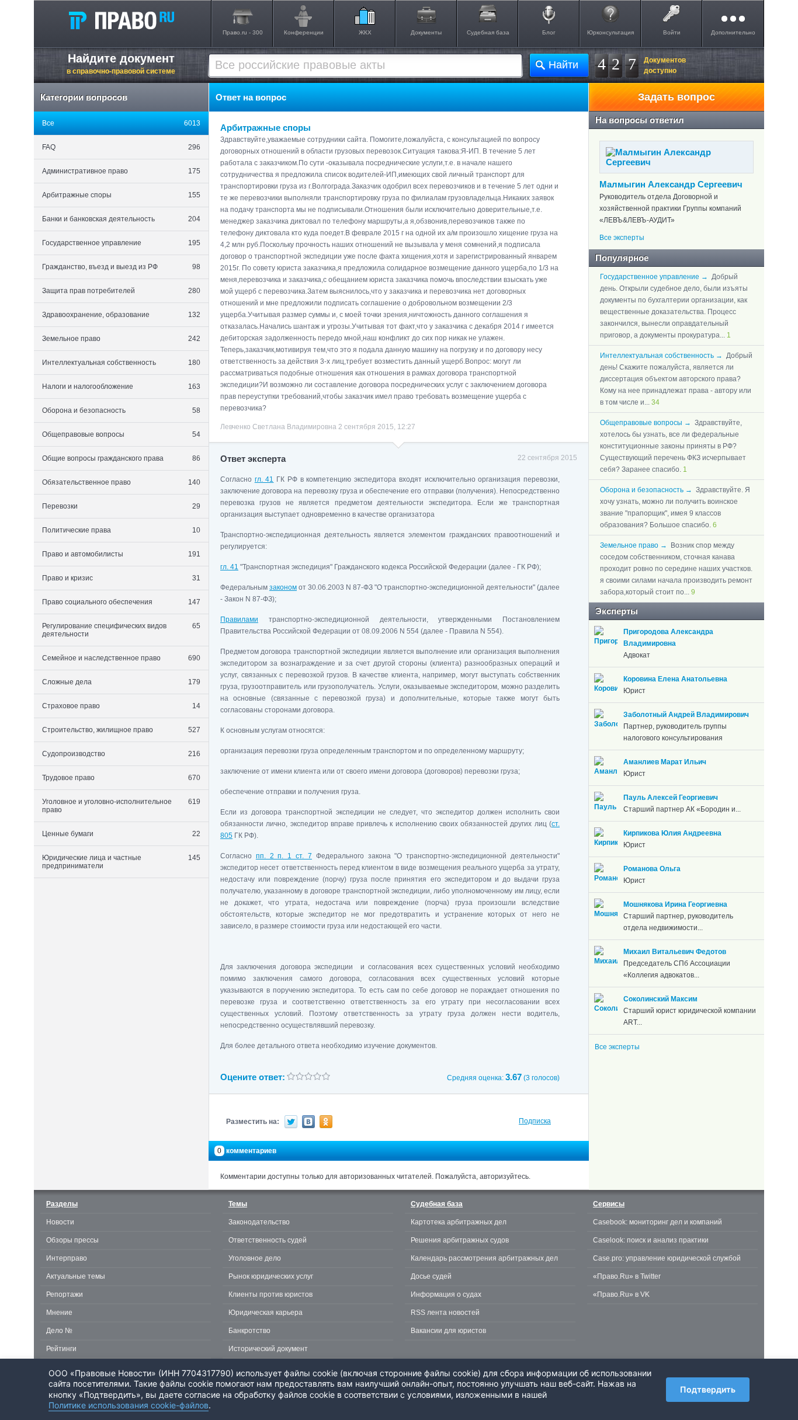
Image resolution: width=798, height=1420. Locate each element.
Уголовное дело (254, 1258)
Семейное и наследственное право (121, 658)
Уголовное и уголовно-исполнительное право (121, 806)
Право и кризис (121, 578)
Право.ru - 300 (243, 32)
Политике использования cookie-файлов (128, 1405)
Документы (426, 32)
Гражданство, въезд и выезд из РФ (121, 267)
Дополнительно (733, 32)
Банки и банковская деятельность (121, 219)
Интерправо (66, 1258)
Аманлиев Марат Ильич (664, 762)
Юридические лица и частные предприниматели (121, 862)
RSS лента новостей (445, 1312)
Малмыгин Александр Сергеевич (671, 184)
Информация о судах (446, 1294)
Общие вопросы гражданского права (121, 458)
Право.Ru (121, 19)
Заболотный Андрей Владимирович (686, 715)
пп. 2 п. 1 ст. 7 (284, 856)
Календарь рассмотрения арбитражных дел (484, 1258)
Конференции (304, 32)
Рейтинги (61, 1349)
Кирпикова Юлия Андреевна (672, 833)
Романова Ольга (652, 869)
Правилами (239, 619)
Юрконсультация (610, 32)
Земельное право (121, 339)
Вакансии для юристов (448, 1331)
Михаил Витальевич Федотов (674, 952)
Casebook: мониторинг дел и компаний (657, 1222)
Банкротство (249, 1331)
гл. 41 (264, 479)
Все (121, 123)
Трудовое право (121, 778)
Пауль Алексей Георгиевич (670, 797)
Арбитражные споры (121, 195)
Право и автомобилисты (121, 554)
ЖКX (365, 32)
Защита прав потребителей (121, 291)
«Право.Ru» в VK (621, 1294)
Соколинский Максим (660, 999)
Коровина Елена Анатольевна (675, 679)
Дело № (59, 1331)
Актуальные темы (75, 1276)
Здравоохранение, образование (121, 315)
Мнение (59, 1312)
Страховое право (121, 706)
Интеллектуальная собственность (121, 363)
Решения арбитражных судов (460, 1240)
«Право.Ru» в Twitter (627, 1276)
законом (283, 587)
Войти (672, 32)
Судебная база (488, 32)
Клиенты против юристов (270, 1294)
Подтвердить (707, 1389)
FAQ (121, 147)
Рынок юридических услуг (270, 1276)
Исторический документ (268, 1349)
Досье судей (431, 1276)
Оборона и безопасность (121, 410)
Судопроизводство (121, 754)
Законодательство (259, 1222)
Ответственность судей (267, 1240)
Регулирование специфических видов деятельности (121, 630)
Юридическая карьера (265, 1312)
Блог (549, 32)
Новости (60, 1222)
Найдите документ (121, 63)
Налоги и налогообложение (121, 386)
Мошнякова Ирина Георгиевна (675, 904)
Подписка (535, 1121)
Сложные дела (121, 682)
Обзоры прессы (72, 1240)
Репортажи (64, 1294)
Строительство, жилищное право (121, 730)
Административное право (121, 171)
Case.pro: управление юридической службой (667, 1258)
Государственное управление (121, 243)
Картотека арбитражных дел (458, 1222)
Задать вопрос (676, 97)
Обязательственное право (121, 482)
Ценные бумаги (121, 834)
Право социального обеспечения (121, 602)
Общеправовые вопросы (121, 434)
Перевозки (121, 506)
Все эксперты (621, 238)
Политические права (121, 530)
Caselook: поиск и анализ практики (651, 1240)
